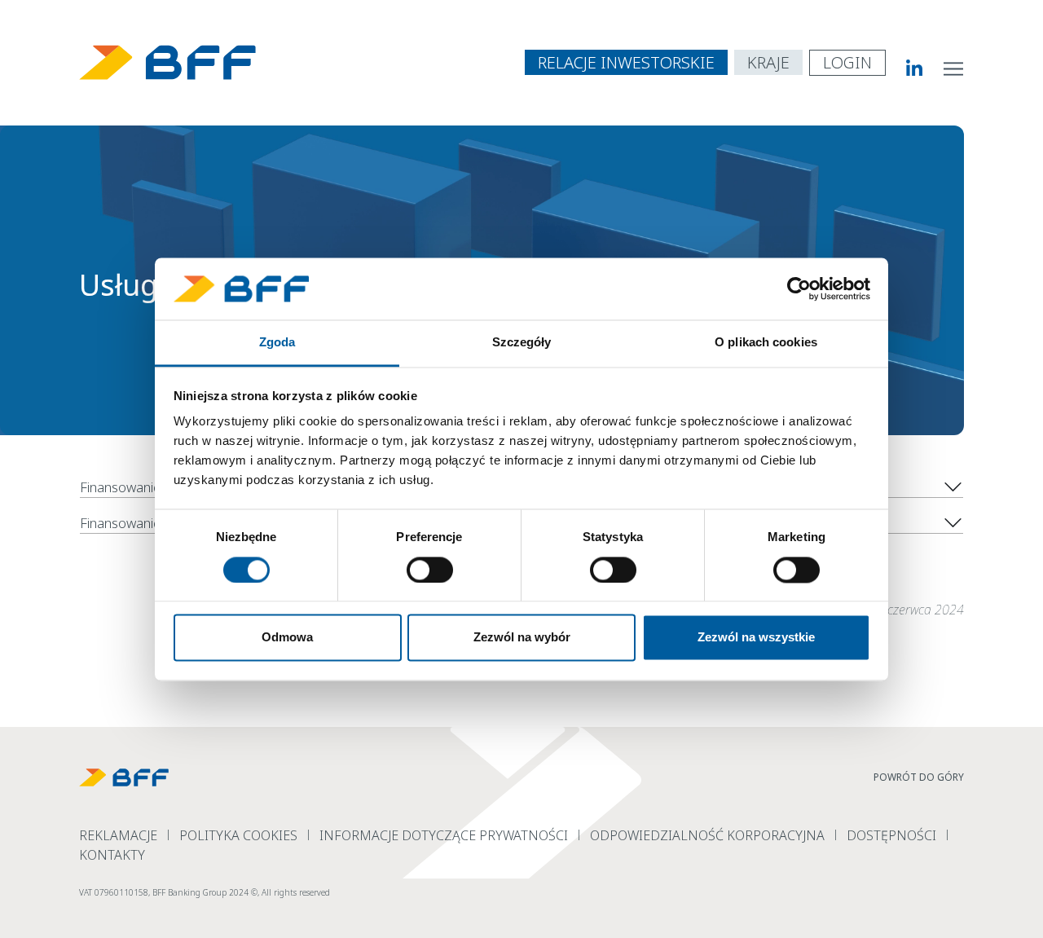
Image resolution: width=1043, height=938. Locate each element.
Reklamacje (118, 835)
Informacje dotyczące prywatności (443, 835)
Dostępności (891, 835)
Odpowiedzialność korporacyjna (707, 835)
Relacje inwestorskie (626, 62)
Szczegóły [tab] (522, 343)
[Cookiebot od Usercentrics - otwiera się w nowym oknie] (799, 288)
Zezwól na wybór (521, 638)
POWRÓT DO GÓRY (919, 777)
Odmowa (287, 638)
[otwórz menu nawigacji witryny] (954, 67)
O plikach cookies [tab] (766, 343)
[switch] (430, 570)
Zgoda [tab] (277, 343)
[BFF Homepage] (168, 62)
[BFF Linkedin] (904, 67)
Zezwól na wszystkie (756, 638)
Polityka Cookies (238, 835)
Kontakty (112, 855)
